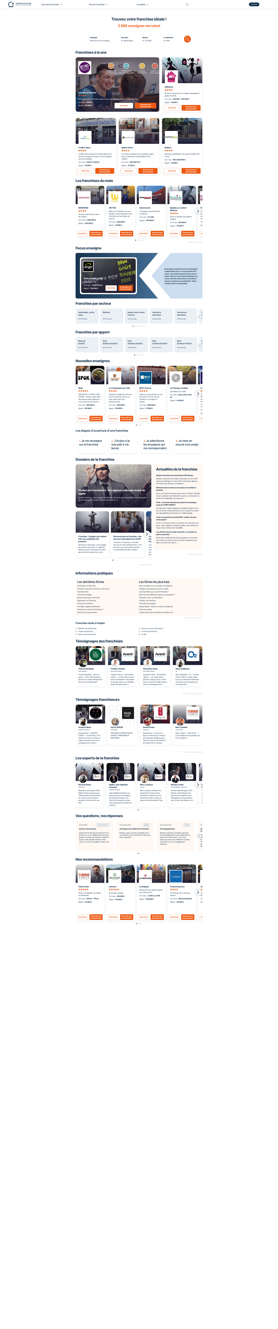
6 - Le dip (142, 634)
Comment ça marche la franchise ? (90, 609)
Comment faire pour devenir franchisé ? (154, 592)
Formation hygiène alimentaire (88, 606)
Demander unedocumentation (145, 105)
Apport (145, 37)
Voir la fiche (124, 105)
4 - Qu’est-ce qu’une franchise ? (151, 628)
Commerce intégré (84, 595)
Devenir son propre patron (87, 612)
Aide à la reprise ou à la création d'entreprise (155, 586)
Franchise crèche (145, 609)
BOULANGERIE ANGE (93, 278)
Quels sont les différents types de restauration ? (157, 595)
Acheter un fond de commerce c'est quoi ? (93, 589)
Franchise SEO (82, 592)
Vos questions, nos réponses (99, 816)
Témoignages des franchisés (99, 641)
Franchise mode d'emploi (90, 623)
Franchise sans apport (147, 603)
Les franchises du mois (94, 180)
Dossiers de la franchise (95, 459)
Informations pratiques (94, 573)
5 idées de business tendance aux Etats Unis (156, 612)
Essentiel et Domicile (87, 93)
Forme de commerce (85, 603)
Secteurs (124, 37)
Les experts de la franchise (97, 758)
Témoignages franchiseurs (97, 699)
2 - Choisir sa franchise (84, 631)
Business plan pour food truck (88, 597)
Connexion (254, 4)
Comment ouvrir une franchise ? (151, 597)
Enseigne (93, 37)
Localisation (168, 37)
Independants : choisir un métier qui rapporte (156, 606)
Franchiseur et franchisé (86, 586)
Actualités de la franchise (176, 469)
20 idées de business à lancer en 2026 (153, 589)
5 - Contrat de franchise (148, 631)
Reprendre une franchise (86, 600)
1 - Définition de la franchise (86, 628)
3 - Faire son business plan (86, 634)
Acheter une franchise (147, 600)
